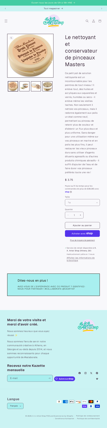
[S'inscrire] (49, 378)
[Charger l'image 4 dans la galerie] (47, 86)
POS (48, 416)
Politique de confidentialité (88, 419)
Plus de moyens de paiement (82, 240)
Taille (67, 197)
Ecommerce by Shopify (63, 416)
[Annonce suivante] (102, 8)
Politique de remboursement (88, 416)
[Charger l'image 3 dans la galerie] (36, 86)
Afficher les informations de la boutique (81, 259)
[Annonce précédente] (5, 8)
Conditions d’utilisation (64, 419)
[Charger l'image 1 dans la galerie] (13, 86)
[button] (6, 21)
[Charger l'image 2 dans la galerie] (24, 86)
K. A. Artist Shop (39, 416)
